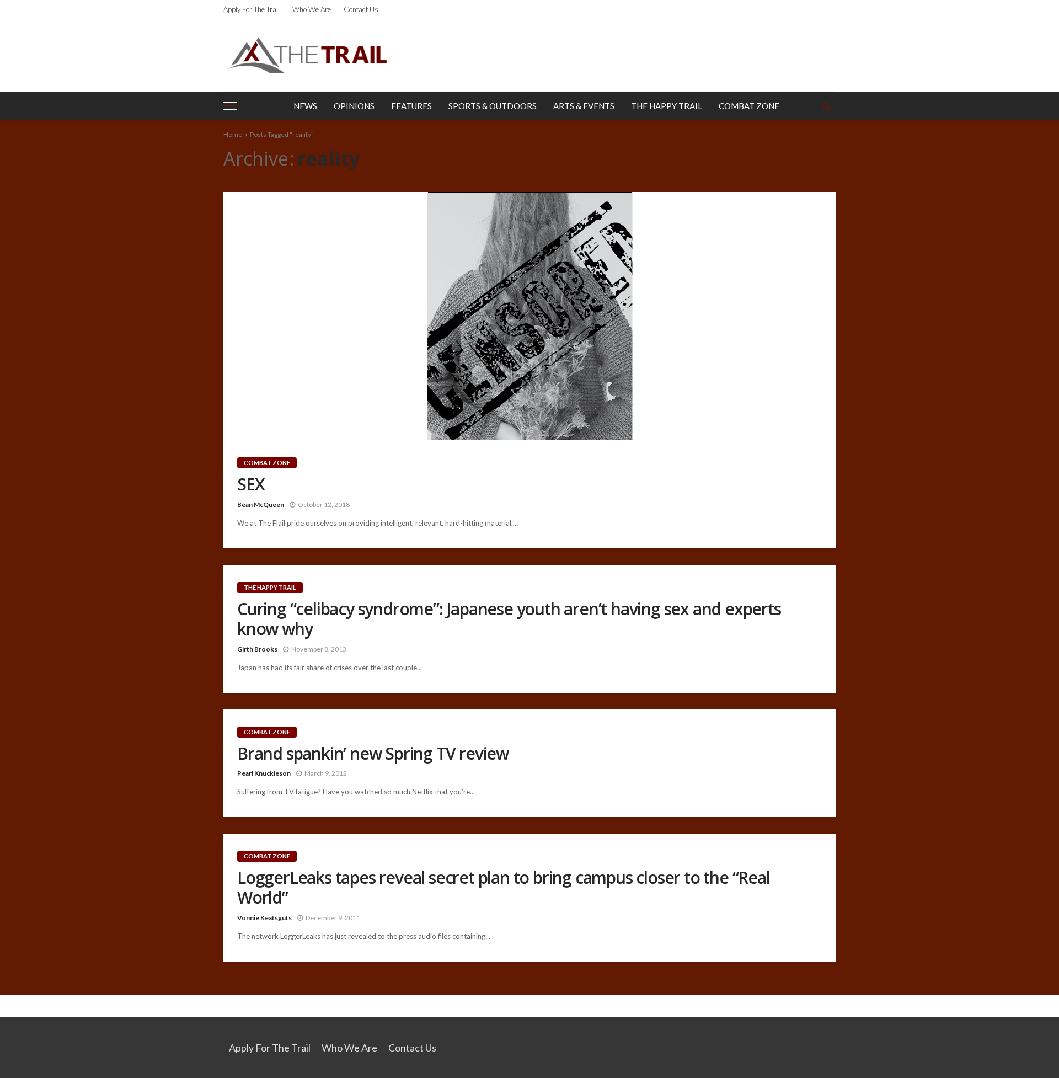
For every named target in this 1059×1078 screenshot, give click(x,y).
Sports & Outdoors (492, 106)
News (305, 106)
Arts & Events (583, 106)
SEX (250, 484)
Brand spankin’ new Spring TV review (373, 754)
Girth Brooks (257, 649)
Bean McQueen (260, 504)
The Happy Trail (666, 106)
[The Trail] (307, 55)
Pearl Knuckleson (264, 773)
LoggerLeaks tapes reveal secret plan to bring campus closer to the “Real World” (503, 888)
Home (232, 134)
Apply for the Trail (251, 9)
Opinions (354, 106)
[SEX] (529, 316)
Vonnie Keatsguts (264, 918)
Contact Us (361, 9)
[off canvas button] (230, 106)
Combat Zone (749, 106)
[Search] (826, 106)
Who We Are (311, 9)
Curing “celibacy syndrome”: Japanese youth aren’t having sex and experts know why (509, 619)
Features (411, 106)
